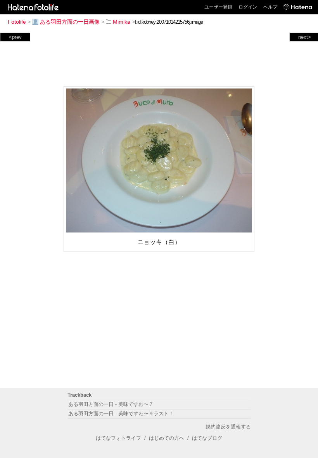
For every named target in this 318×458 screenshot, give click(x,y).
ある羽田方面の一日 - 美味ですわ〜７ (111, 404)
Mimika (121, 22)
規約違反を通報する (228, 427)
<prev (15, 37)
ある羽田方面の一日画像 (70, 22)
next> (304, 37)
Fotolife (17, 22)
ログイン (247, 7)
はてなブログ (207, 438)
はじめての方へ (166, 438)
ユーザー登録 (218, 7)
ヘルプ (270, 7)
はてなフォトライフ (118, 438)
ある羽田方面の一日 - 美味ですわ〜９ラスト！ (121, 413)
